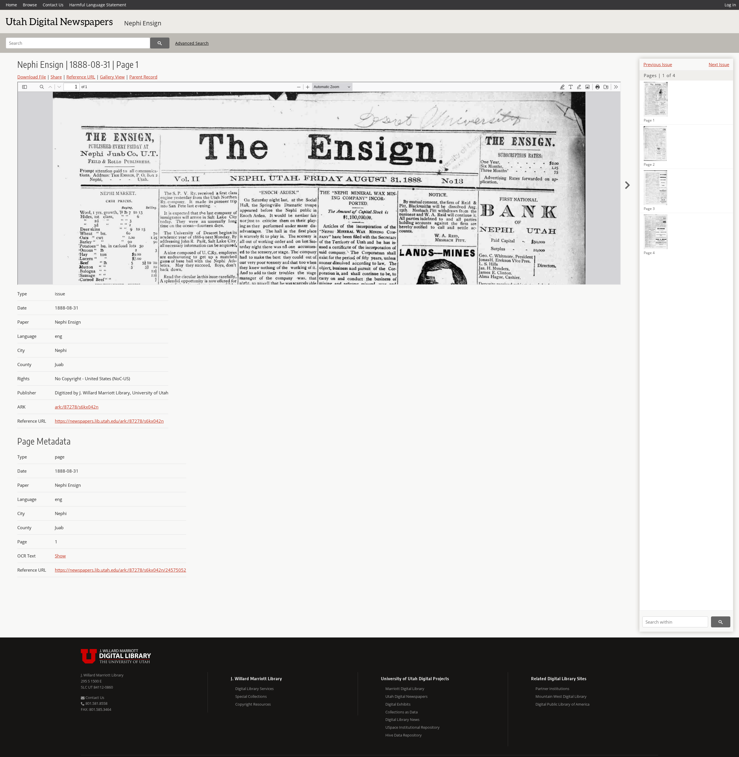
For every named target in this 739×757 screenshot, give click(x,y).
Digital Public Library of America (562, 704)
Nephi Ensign (142, 23)
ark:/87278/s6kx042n (76, 407)
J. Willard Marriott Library (102, 675)
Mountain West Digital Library (561, 696)
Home (11, 5)
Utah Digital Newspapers (406, 696)
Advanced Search (192, 43)
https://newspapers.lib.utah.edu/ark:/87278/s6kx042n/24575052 (120, 570)
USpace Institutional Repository (412, 727)
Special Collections (251, 696)
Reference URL (80, 77)
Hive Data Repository (403, 735)
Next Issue (719, 64)
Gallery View (112, 77)
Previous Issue (657, 64)
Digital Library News (402, 719)
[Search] (159, 43)
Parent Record (143, 77)
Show (60, 556)
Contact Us (53, 5)
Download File (31, 77)
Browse (30, 5)
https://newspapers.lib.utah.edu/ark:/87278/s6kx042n (109, 421)
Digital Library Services (254, 688)
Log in (730, 5)
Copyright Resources (253, 704)
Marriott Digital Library (404, 688)
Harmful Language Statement (97, 5)
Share (56, 77)
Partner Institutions (552, 688)
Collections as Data (401, 712)
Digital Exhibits (397, 704)
